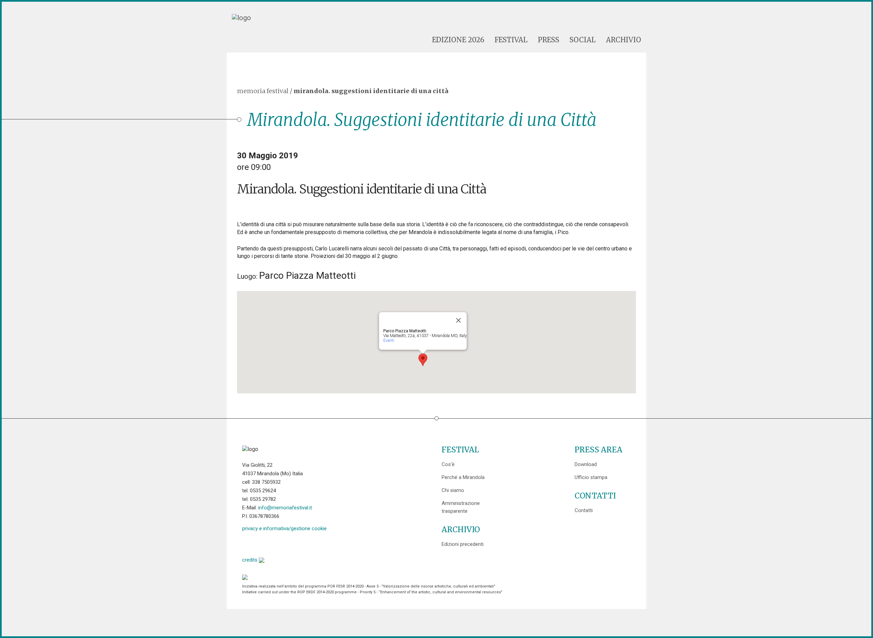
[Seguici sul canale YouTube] (282, 543)
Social (582, 40)
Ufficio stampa (591, 477)
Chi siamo (453, 490)
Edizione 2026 (458, 40)
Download (586, 464)
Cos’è (448, 464)
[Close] (458, 320)
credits (250, 560)
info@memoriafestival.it (285, 508)
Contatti (584, 510)
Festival (511, 40)
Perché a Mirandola (463, 477)
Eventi (388, 340)
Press (548, 40)
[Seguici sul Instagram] (299, 543)
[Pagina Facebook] (247, 543)
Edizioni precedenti (463, 544)
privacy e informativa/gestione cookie (284, 528)
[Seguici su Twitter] (265, 543)
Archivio (623, 40)
